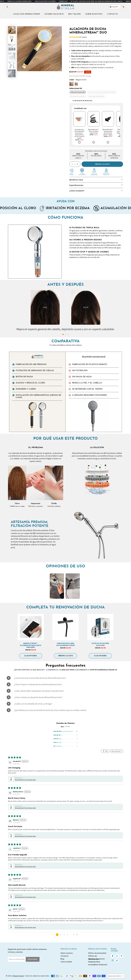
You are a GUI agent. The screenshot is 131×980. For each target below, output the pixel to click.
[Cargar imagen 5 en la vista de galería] (12, 56)
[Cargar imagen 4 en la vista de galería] (12, 47)
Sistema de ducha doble (96, 96)
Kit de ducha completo (77, 96)
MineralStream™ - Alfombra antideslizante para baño (30, 645)
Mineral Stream (18, 976)
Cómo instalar (66, 962)
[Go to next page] (77, 934)
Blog (62, 959)
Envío (71, 76)
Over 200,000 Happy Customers (45, 1)
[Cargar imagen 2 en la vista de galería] (12, 39)
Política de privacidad (97, 953)
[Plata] (76, 84)
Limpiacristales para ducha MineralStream (65, 644)
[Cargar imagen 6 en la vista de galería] (12, 65)
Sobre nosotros (67, 953)
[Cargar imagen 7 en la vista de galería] (12, 73)
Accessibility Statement (97, 965)
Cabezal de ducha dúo (77, 92)
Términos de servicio (96, 959)
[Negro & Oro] (71, 84)
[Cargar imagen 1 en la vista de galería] (12, 30)
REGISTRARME (32, 959)
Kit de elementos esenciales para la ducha (102, 92)
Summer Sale (63, 1)
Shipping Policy (94, 962)
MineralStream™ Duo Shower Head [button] (25, 780)
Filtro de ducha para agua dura (100, 644)
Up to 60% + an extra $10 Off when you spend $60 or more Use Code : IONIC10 (96, 1)
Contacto (64, 956)
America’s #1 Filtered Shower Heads (19, 1)
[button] (7, 7)
